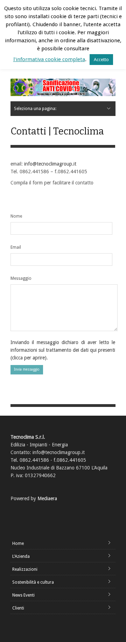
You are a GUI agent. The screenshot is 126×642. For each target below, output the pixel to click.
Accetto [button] (101, 59)
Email (15, 247)
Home (18, 543)
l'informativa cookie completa (49, 59)
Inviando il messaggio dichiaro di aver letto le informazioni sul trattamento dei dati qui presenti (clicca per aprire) (62, 350)
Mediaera (47, 498)
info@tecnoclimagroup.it (50, 164)
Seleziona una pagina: (35, 108)
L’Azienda (21, 556)
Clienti (18, 608)
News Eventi (23, 595)
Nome (16, 216)
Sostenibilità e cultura (33, 582)
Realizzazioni (24, 569)
